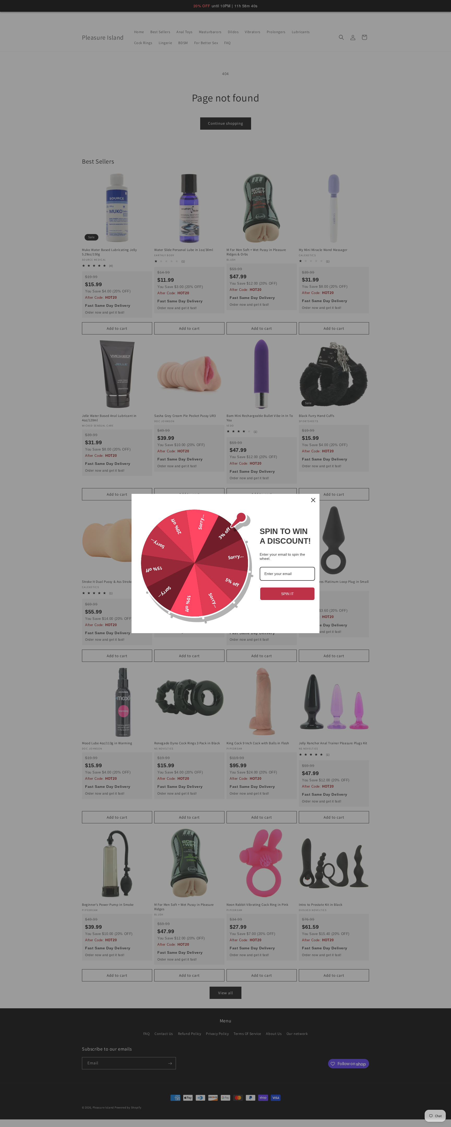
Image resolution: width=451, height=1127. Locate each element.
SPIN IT (287, 594)
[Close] (313, 500)
